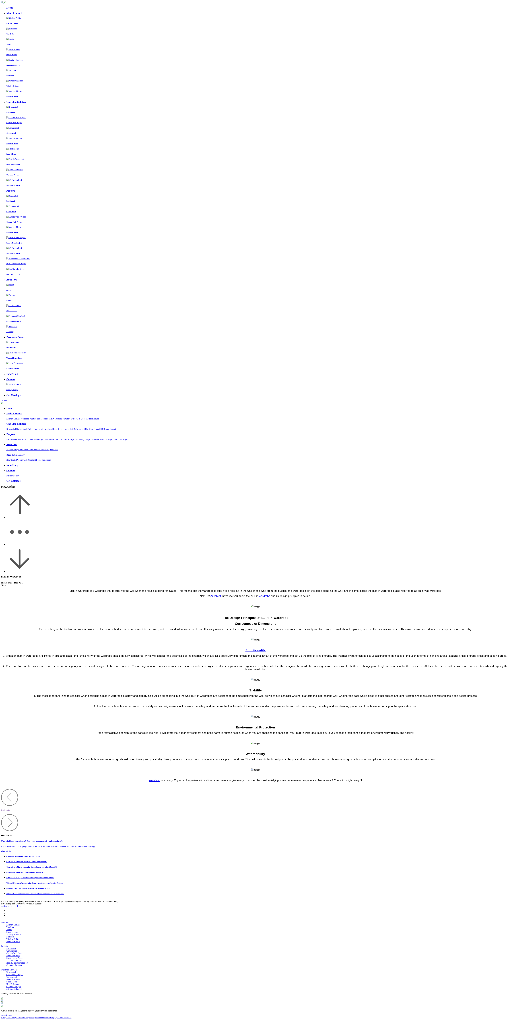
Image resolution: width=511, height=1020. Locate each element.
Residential (11, 429)
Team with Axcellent (27, 460)
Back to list (6, 810)
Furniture (66, 419)
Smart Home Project (66, 439)
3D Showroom (25, 449)
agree (3, 1015)
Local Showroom (43, 460)
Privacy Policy (12, 476)
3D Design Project (108, 429)
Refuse (9, 1015)
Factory (15, 449)
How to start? (12, 460)
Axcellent (54, 449)
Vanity (32, 419)
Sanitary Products (54, 419)
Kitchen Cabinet (13, 419)
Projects (4, 946)
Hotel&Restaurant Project (103, 439)
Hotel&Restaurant (77, 429)
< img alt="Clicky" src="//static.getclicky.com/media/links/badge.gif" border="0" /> (36, 1018)
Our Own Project (92, 429)
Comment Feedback (40, 449)
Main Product (7, 922)
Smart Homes (41, 419)
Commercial (39, 429)
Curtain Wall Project (24, 429)
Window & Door (78, 419)
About (9, 449)
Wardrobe (25, 419)
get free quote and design (11, 906)
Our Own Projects (121, 439)
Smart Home (63, 429)
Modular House (92, 419)
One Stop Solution (9, 970)
